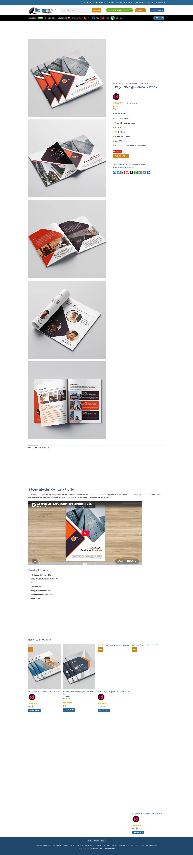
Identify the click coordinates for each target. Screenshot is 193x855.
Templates (133, 83)
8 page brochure (121, 167)
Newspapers (143, 164)
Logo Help (130, 845)
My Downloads (141, 2)
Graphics (32, 18)
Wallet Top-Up (160, 2)
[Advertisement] (96, 28)
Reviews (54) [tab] (44, 448)
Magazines (144, 83)
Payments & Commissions (85, 845)
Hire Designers (100, 2)
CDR (116, 18)
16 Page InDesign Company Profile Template (43, 692)
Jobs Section (88, 2)
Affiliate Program (102, 845)
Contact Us (139, 845)
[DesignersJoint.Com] (42, 10)
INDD (107, 18)
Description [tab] (33, 448)
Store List (153, 845)
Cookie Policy (69, 845)
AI (89, 18)
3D (45, 18)
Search (97, 10)
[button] (159, 18)
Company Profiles (125, 164)
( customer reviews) (129, 103)
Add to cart (121, 156)
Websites (51, 18)
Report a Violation (118, 845)
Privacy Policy (57, 845)
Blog (152, 2)
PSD (97, 18)
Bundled (75, 18)
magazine (130, 167)
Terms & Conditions (43, 845)
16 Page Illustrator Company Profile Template (78, 692)
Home (115, 83)
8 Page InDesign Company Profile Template (147, 814)
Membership (62, 18)
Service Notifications (125, 2)
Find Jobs (111, 2)
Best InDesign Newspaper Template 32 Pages (113, 692)
